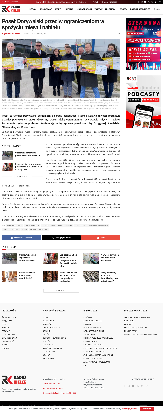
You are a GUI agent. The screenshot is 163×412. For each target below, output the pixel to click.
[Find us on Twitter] (149, 2)
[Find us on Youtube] (145, 2)
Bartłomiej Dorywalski (38, 229)
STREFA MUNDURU (9, 338)
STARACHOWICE (49, 352)
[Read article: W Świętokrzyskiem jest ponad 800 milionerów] (91, 258)
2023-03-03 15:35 (29, 34)
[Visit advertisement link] (143, 44)
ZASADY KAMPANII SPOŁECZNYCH (96, 362)
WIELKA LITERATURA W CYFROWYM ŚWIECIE (142, 334)
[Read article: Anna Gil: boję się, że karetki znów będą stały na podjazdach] (50, 276)
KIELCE (45, 317)
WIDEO (5, 345)
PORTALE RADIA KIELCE (140, 9)
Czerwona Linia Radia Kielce (54, 393)
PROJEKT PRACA (130, 331)
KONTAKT (87, 324)
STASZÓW (46, 355)
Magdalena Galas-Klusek (11, 34)
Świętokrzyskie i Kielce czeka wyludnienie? (27, 275)
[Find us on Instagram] (141, 2)
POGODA (123, 9)
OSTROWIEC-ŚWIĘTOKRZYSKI (54, 338)
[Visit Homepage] (11, 9)
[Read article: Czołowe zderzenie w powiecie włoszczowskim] (7, 155)
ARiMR (24, 229)
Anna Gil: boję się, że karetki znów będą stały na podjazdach (68, 276)
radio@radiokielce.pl (51, 384)
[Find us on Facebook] (138, 2)
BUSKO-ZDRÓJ (48, 321)
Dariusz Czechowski (11, 229)
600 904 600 (71, 393)
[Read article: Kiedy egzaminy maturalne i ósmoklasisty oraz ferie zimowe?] (91, 276)
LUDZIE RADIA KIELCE (92, 328)
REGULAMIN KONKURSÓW (94, 352)
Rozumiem (147, 409)
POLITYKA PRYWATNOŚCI (93, 345)
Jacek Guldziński (48, 226)
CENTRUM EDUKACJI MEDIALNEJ (137, 317)
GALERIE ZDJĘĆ (8, 341)
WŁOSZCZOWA (80, 226)
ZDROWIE (98, 9)
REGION (33, 9)
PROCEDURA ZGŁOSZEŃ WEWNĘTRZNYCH (100, 348)
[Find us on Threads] (152, 2)
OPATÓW (46, 334)
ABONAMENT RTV (90, 341)
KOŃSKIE (46, 331)
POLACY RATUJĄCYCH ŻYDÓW (135, 328)
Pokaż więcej (22, 176)
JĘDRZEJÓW (47, 324)
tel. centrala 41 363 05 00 (53, 388)
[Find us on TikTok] (155, 2)
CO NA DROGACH (84, 9)
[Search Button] (160, 2)
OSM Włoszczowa (32, 226)
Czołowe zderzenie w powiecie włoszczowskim (27, 154)
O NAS (157, 9)
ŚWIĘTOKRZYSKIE (9, 317)
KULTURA (69, 9)
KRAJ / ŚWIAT (46, 9)
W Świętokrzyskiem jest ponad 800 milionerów (110, 257)
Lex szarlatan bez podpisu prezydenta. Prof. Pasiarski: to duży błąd (28, 167)
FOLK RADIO (129, 321)
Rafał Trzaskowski (14, 226)
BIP (84, 365)
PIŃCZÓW (47, 341)
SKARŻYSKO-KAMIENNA (52, 348)
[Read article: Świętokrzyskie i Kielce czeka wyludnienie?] (9, 276)
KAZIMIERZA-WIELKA (51, 328)
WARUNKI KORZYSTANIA (93, 358)
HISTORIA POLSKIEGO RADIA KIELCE (98, 338)
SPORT (58, 9)
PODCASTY (128, 324)
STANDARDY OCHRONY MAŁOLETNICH (98, 355)
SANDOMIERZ (48, 345)
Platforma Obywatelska (98, 226)
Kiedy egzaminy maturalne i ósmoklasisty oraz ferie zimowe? (109, 276)
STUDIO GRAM (89, 334)
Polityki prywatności (129, 409)
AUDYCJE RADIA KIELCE (92, 321)
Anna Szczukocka (65, 226)
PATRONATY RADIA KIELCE (93, 331)
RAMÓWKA (87, 317)
